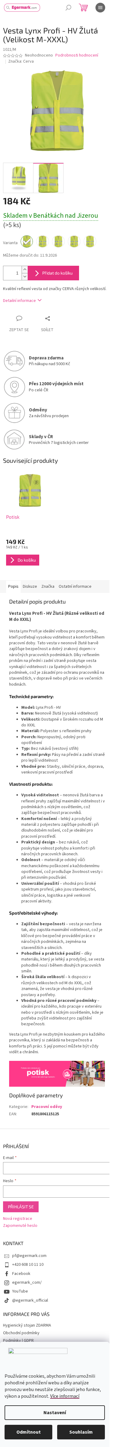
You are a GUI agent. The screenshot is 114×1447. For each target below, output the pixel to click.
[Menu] (100, 8)
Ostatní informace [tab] (75, 586)
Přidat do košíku (57, 272)
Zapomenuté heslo (20, 1226)
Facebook (21, 1274)
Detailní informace (19, 301)
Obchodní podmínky (21, 1333)
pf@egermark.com (29, 1256)
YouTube (20, 1291)
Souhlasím (81, 1432)
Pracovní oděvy (46, 1107)
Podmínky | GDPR (18, 1341)
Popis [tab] (13, 586)
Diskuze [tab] (30, 586)
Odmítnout (28, 1432)
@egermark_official (30, 1300)
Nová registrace (17, 1219)
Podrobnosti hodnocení (76, 55)
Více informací (64, 1396)
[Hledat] (68, 8)
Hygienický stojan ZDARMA (27, 1325)
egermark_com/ (27, 1282)
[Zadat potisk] (57, 1074)
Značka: (21, 61)
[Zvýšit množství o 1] (25, 269)
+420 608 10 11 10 (27, 1265)
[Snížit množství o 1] (25, 276)
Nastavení (54, 1412)
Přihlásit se (21, 1206)
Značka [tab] (47, 586)
